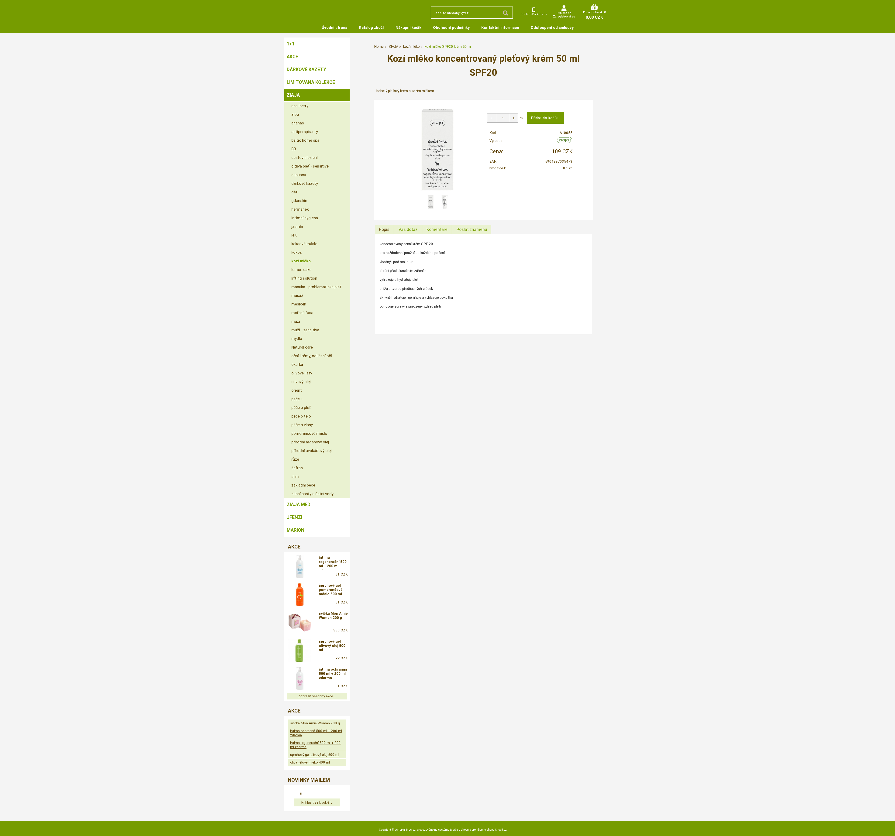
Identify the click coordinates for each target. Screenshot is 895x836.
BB (293, 149)
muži (295, 321)
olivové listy (301, 373)
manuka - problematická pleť (316, 286)
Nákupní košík (408, 27)
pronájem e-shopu (483, 829)
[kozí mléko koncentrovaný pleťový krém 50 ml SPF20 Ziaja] (437, 150)
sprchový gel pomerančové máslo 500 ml (331, 589)
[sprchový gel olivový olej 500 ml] (300, 650)
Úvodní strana (334, 27)
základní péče (303, 485)
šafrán (297, 468)
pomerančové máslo (309, 433)
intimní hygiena (304, 218)
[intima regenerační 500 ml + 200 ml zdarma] (300, 566)
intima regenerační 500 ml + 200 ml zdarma (333, 562)
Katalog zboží (371, 27)
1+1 (291, 44)
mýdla (296, 338)
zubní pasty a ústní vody (312, 493)
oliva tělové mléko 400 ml (310, 762)
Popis (384, 229)
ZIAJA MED (298, 504)
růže (295, 459)
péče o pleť (301, 407)
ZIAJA (293, 95)
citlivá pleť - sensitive (310, 166)
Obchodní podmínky (451, 27)
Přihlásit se (564, 13)
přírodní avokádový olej (311, 450)
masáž (297, 295)
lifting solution (304, 278)
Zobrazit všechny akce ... (317, 696)
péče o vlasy (302, 424)
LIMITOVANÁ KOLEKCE (311, 82)
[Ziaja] (565, 142)
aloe (295, 114)
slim (295, 476)
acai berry (299, 105)
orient (296, 390)
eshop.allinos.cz (405, 829)
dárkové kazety (304, 183)
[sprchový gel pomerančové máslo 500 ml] (300, 594)
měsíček (298, 304)
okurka (297, 364)
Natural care (302, 347)
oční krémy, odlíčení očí (311, 355)
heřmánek (300, 209)
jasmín (297, 226)
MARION (295, 530)
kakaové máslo (304, 243)
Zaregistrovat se (564, 16)
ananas (297, 123)
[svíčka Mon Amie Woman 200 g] (300, 622)
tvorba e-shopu (459, 829)
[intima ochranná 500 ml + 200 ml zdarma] (300, 678)
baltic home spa (305, 140)
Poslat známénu (472, 229)
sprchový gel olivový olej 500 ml (332, 645)
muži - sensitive (305, 330)
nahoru (888, 829)
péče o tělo (301, 416)
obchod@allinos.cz (534, 14)
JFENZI (294, 517)
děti (294, 192)
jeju (294, 235)
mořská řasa (302, 312)
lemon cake (301, 269)
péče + (297, 399)
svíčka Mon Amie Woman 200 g (333, 615)
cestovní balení (304, 157)
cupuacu (298, 174)
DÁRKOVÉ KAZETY (306, 69)
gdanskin (299, 200)
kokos (296, 252)
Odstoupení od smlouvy (552, 27)
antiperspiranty (304, 131)
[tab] (384, 229)
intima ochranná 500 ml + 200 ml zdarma (333, 673)
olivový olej (301, 381)
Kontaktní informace (500, 27)
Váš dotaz (408, 229)
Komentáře (437, 229)
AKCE (292, 56)
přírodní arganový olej (310, 442)
